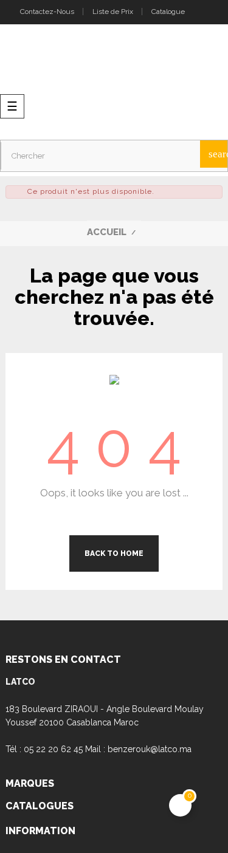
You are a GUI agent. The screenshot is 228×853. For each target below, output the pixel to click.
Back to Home (114, 553)
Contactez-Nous (46, 11)
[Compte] (204, 12)
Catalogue (168, 11)
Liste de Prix (112, 11)
